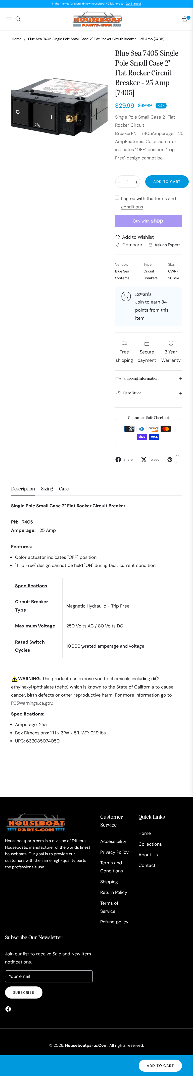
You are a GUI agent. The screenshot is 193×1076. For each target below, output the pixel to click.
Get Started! (133, 3)
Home (16, 39)
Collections (150, 844)
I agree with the (148, 203)
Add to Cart (160, 1065)
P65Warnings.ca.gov (31, 703)
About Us (148, 855)
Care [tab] (64, 489)
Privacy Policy (114, 852)
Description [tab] (23, 489)
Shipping (109, 882)
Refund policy (114, 922)
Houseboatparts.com (86, 1045)
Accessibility (113, 841)
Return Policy (113, 892)
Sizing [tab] (47, 489)
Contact (147, 865)
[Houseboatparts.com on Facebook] (9, 1009)
